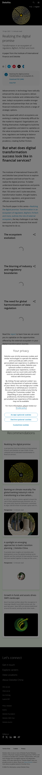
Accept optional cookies (21, 415)
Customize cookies (21, 425)
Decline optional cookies (21, 419)
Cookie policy (21, 408)
